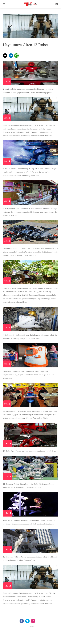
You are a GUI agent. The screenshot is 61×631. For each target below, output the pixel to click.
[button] (5, 55)
